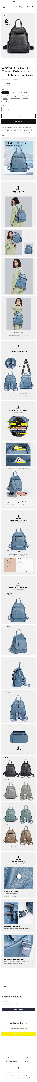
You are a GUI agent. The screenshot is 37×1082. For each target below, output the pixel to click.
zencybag (11, 1072)
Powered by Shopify (19, 1072)
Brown (25, 92)
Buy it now (18, 121)
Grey (4, 97)
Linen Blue (15, 92)
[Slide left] (14, 61)
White (5, 101)
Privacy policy (9, 1075)
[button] (4, 7)
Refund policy (28, 1072)
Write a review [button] (18, 1034)
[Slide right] (23, 61)
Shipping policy (29, 1075)
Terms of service (19, 1075)
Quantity (3, 105)
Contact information (19, 1078)
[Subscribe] (29, 1050)
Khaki (25, 97)
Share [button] (5, 987)
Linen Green (15, 97)
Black (5, 92)
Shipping (3, 86)
